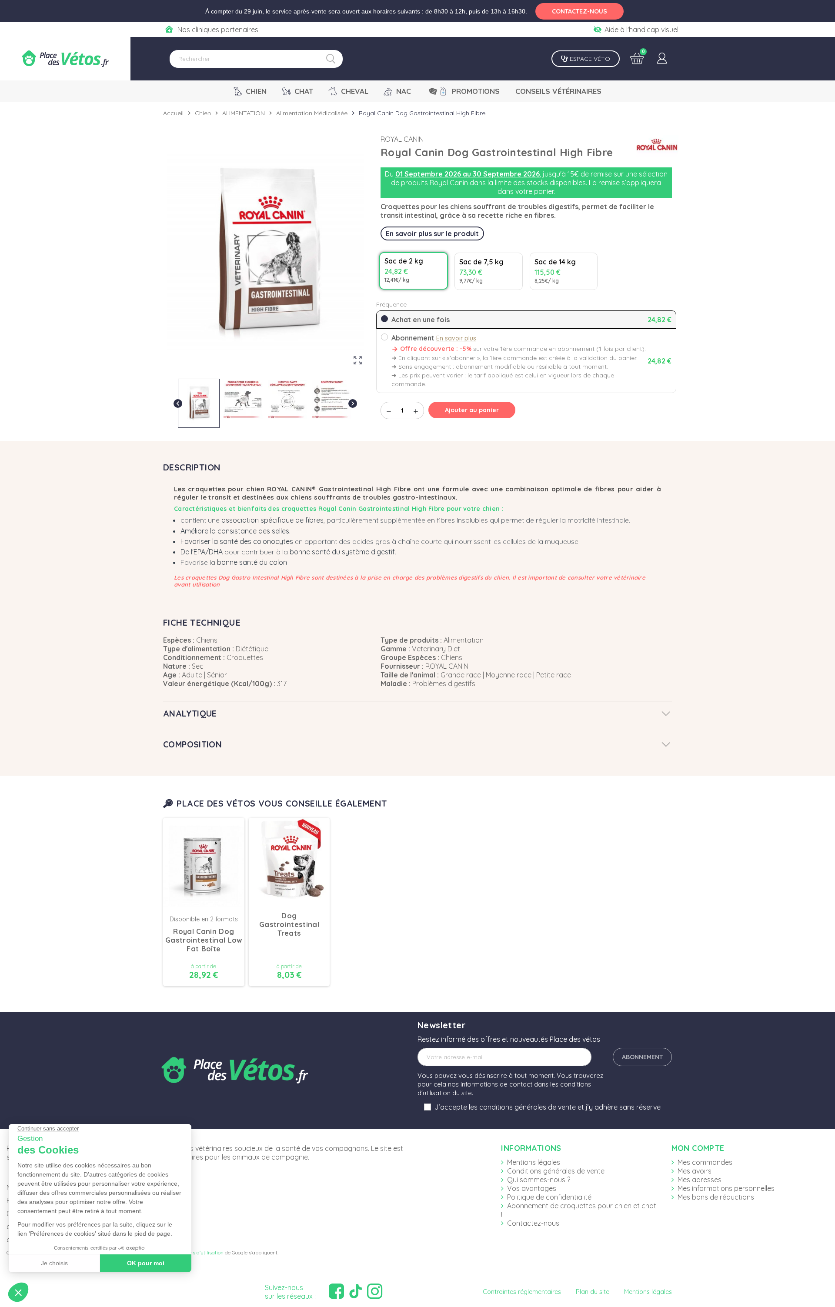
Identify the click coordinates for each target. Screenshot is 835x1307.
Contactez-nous (533, 1223)
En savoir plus (456, 338)
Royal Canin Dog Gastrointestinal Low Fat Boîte (203, 940)
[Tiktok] (356, 1291)
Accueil (173, 113)
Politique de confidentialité (549, 1197)
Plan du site (592, 1292)
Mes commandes (705, 1162)
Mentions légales (533, 1162)
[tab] (417, 713)
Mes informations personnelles (726, 1188)
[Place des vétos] (65, 58)
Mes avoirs (694, 1171)
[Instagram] (375, 1291)
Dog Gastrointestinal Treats (289, 924)
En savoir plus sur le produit (432, 233)
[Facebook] (337, 1291)
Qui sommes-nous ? (538, 1179)
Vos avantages (531, 1188)
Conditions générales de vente (556, 1171)
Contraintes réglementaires (522, 1292)
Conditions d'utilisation (197, 1252)
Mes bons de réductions (716, 1197)
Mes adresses (699, 1179)
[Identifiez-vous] (662, 59)
